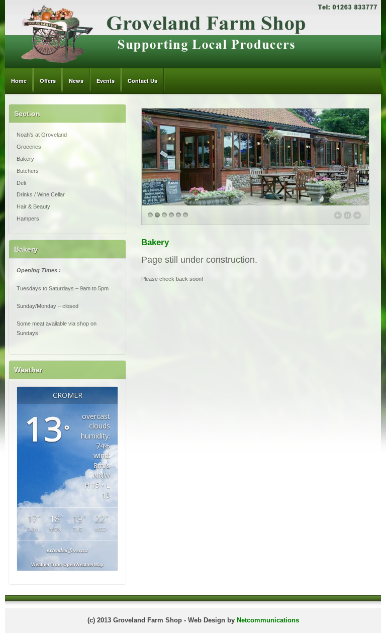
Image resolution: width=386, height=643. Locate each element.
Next (357, 215)
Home (19, 80)
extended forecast (67, 550)
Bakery (25, 159)
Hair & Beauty (33, 206)
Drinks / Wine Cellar (41, 194)
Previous (338, 215)
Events (105, 80)
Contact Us (142, 80)
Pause (347, 215)
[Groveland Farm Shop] (193, 66)
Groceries (29, 147)
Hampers (28, 219)
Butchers (28, 171)
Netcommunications (268, 620)
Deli (21, 183)
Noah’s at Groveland (42, 135)
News (76, 80)
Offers (48, 80)
